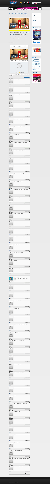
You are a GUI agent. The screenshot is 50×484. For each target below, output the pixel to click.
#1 (29, 78)
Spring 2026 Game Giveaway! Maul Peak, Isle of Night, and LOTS (36, 61)
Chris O (10, 189)
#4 (29, 102)
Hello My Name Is (10, 75)
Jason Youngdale (11, 276)
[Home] (14, 2)
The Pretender (27, 74)
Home (33, 14)
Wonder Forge (23, 74)
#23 (29, 251)
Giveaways (10, 74)
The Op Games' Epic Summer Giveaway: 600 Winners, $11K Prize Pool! (36, 54)
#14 (29, 180)
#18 (29, 212)
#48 (29, 449)
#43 (29, 410)
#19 (29, 220)
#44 (29, 418)
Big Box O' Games (14, 74)
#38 (29, 371)
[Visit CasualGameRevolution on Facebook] (32, 3)
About (33, 21)
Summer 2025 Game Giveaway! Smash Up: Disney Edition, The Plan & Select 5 (36, 67)
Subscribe (38, 42)
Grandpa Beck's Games (18, 74)
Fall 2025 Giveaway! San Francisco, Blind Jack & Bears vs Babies (36, 64)
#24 (29, 259)
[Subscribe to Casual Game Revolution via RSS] (36, 3)
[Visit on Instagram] (35, 3)
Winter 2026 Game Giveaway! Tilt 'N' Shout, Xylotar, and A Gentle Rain (36, 63)
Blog (33, 16)
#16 (29, 196)
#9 (29, 141)
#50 (29, 465)
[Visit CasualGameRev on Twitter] (33, 3)
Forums (33, 19)
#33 (29, 331)
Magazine (34, 15)
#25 (29, 267)
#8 (29, 133)
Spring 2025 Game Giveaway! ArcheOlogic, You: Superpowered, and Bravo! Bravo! (36, 69)
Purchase (35, 42)
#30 (29, 307)
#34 (29, 339)
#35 (29, 347)
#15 (29, 188)
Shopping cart (34, 20)
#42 (29, 402)
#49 (29, 457)
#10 (29, 149)
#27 (29, 284)
